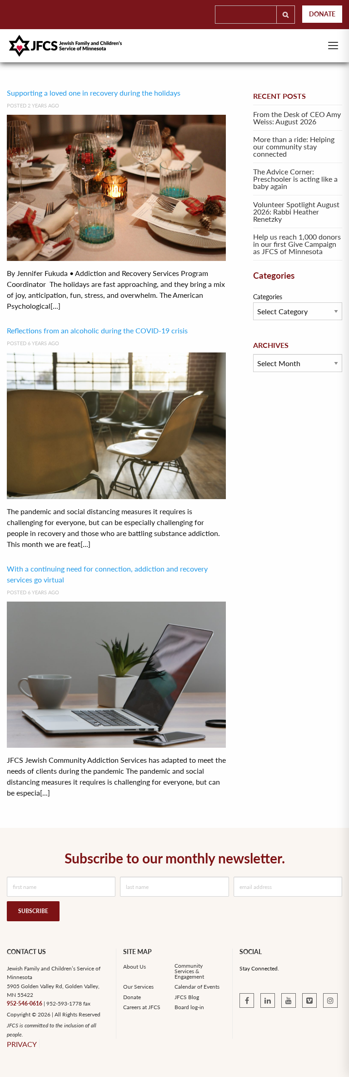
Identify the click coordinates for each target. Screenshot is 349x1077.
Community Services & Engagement (189, 971)
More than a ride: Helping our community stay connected (293, 146)
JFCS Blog (186, 997)
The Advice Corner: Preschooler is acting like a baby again (295, 178)
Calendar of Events (196, 987)
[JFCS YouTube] (288, 1000)
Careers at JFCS (141, 1007)
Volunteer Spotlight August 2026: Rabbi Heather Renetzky (296, 211)
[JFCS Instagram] (330, 1000)
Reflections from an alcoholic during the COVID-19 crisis (97, 330)
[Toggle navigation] (333, 45)
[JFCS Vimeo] (309, 1000)
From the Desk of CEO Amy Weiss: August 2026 (297, 118)
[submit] (285, 14)
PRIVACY (22, 1044)
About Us (134, 967)
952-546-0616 (24, 1003)
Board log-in (189, 1007)
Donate (322, 14)
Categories (267, 297)
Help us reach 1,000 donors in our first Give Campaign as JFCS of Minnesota (297, 243)
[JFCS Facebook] (246, 1000)
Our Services (138, 987)
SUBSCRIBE (33, 911)
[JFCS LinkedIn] (267, 1000)
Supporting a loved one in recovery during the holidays (94, 92)
